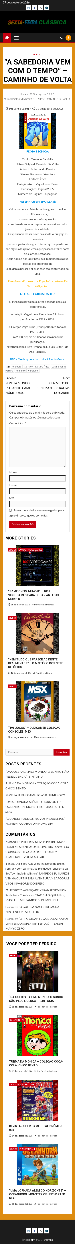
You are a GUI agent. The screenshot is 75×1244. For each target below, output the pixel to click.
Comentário (17, 423)
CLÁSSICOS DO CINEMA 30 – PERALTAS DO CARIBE (54, 385)
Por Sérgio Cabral (19, 108)
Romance (20, 370)
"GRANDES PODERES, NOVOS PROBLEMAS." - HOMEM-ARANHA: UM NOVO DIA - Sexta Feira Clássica (37, 846)
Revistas (14, 1084)
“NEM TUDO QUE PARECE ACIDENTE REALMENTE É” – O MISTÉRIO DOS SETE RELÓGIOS (35, 663)
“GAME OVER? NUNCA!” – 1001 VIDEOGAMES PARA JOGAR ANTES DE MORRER (34, 595)
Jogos (12, 549)
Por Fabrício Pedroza (44, 604)
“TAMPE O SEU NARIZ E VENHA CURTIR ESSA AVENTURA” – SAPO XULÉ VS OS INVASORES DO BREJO (37, 878)
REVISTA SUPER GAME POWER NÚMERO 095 (35, 795)
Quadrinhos (17, 1020)
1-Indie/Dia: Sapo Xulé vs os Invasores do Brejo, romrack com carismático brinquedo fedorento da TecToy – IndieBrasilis (36, 868)
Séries (13, 955)
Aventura (16, 366)
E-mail (13, 485)
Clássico (28, 366)
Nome (13, 472)
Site (11, 497)
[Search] (61, 37)
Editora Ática (42, 366)
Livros (36, 54)
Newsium (29, 1239)
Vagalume (33, 370)
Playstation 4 (27, 1149)
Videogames (35, 549)
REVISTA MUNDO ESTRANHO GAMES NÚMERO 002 (18, 385)
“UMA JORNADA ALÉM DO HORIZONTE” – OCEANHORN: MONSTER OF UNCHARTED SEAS (34, 806)
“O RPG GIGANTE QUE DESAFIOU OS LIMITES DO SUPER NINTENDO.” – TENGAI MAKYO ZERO (36, 923)
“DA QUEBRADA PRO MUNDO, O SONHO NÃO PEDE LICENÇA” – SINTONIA (36, 999)
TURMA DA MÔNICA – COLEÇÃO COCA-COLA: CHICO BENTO (36, 1063)
